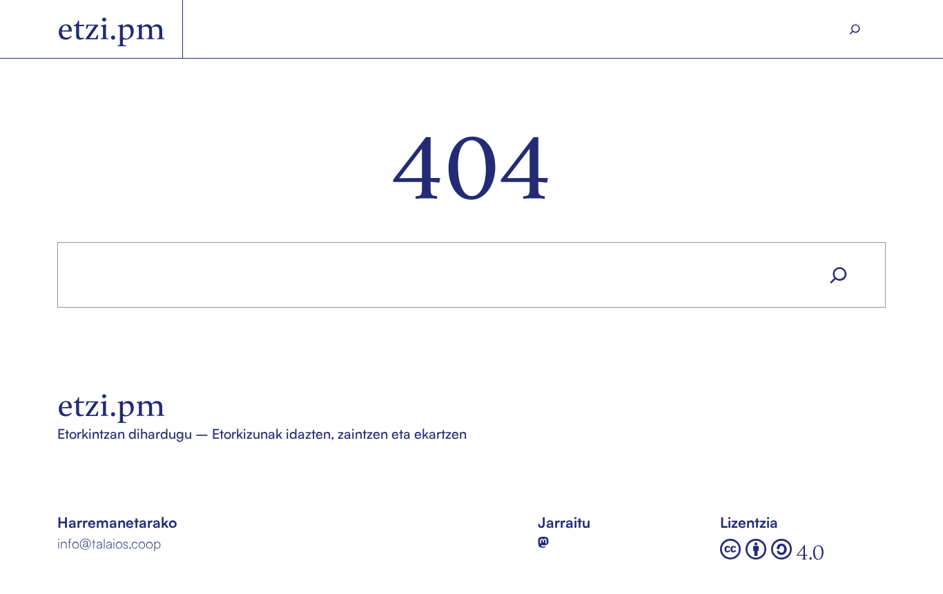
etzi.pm (111, 29)
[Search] (855, 29)
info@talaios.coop (109, 543)
